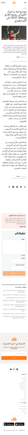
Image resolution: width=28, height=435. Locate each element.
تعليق (22, 239)
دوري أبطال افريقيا (22, 383)
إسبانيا (25, 392)
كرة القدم (24, 8)
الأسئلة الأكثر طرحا (22, 406)
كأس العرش (24, 381)
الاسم (22, 258)
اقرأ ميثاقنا (22, 226)
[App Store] (19, 424)
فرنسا (25, 396)
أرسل (14, 358)
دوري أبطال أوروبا (23, 387)
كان (25, 376)
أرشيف (25, 413)
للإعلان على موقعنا (22, 408)
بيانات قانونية (23, 410)
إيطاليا (25, 394)
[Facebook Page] (17, 369)
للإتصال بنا (24, 411)
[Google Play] (9, 424)
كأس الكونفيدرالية (23, 385)
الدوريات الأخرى (23, 399)
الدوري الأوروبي (23, 389)
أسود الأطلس (23, 378)
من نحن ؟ (24, 404)
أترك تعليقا (14, 273)
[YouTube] (11, 369)
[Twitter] (14, 369)
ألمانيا (25, 398)
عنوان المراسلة (20, 265)
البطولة (25, 380)
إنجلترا (25, 390)
